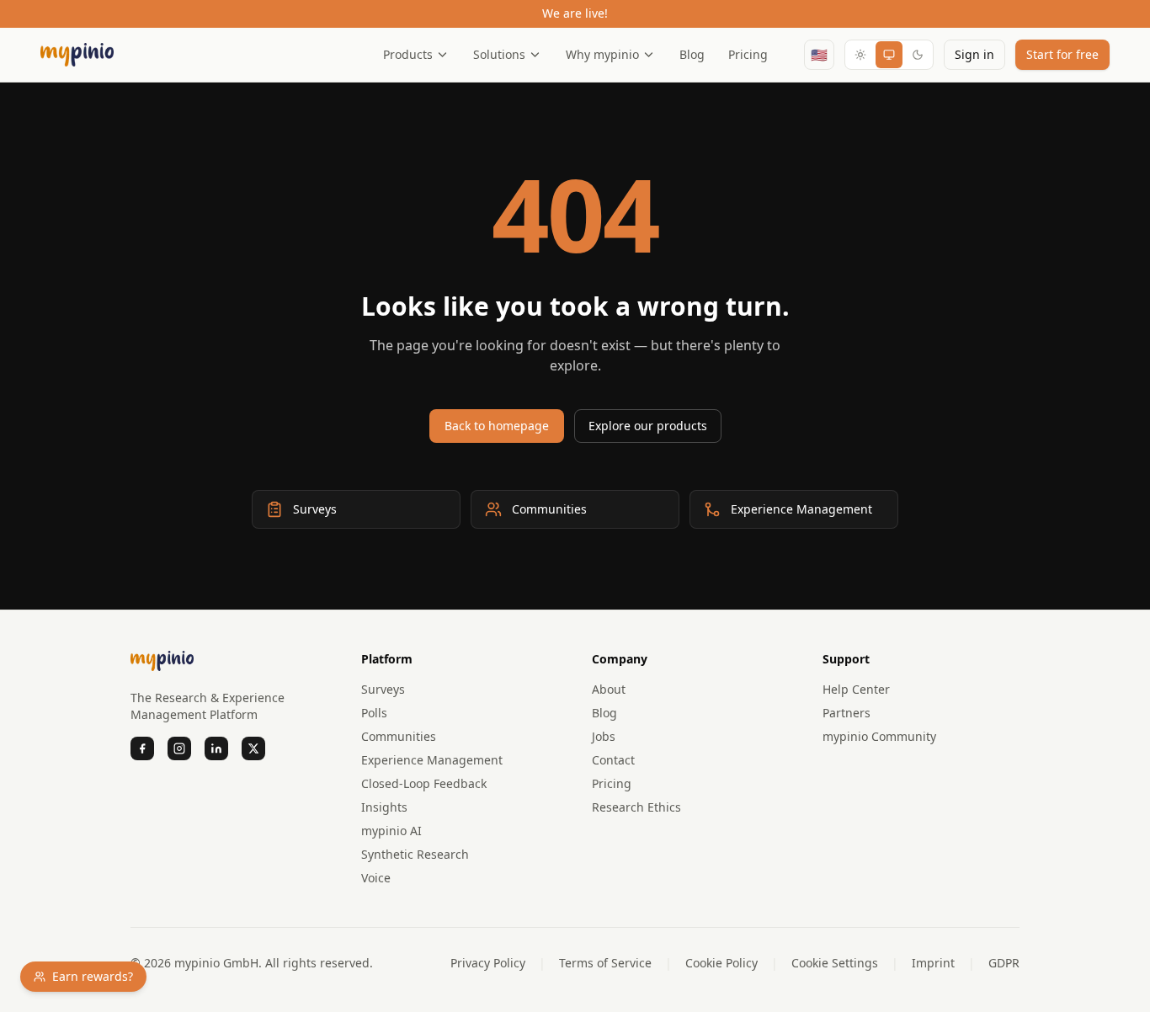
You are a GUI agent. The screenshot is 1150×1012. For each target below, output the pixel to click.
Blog (692, 54)
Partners (846, 713)
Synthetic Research (415, 854)
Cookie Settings (834, 963)
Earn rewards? (92, 976)
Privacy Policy (487, 963)
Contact (613, 760)
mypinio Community (879, 736)
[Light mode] (860, 54)
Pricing (748, 54)
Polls (374, 713)
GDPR (1004, 963)
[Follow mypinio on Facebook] (142, 748)
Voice (376, 878)
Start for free (1062, 54)
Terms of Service (605, 963)
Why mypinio (602, 54)
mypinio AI (391, 831)
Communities (398, 736)
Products (408, 54)
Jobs (603, 736)
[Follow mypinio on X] (253, 748)
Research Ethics (636, 807)
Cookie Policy (721, 963)
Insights (384, 807)
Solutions (499, 54)
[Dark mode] (917, 54)
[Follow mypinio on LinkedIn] (216, 748)
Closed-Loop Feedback (424, 783)
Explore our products (647, 426)
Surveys (383, 689)
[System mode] (889, 54)
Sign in (974, 54)
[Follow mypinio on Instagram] (179, 748)
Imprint (933, 963)
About (609, 689)
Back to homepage (497, 426)
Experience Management (432, 760)
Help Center (856, 689)
